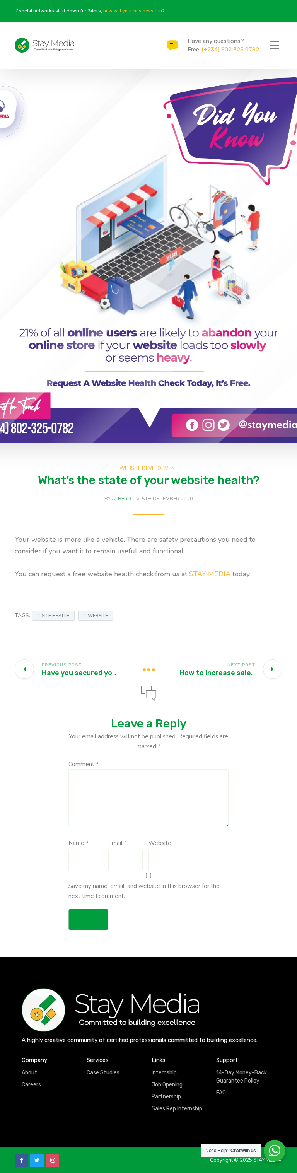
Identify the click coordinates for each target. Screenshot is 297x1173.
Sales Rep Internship (177, 1108)
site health (56, 616)
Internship (164, 1072)
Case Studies (103, 1072)
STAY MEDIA (209, 574)
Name (78, 843)
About (29, 1072)
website (98, 616)
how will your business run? (133, 11)
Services (98, 1060)
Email (117, 843)
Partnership (166, 1096)
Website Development (148, 468)
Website (159, 843)
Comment (83, 764)
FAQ (221, 1092)
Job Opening (167, 1084)
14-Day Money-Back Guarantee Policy (241, 1076)
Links (159, 1060)
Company (34, 1060)
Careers (31, 1084)
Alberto (123, 498)
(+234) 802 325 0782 (230, 49)
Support (227, 1060)
